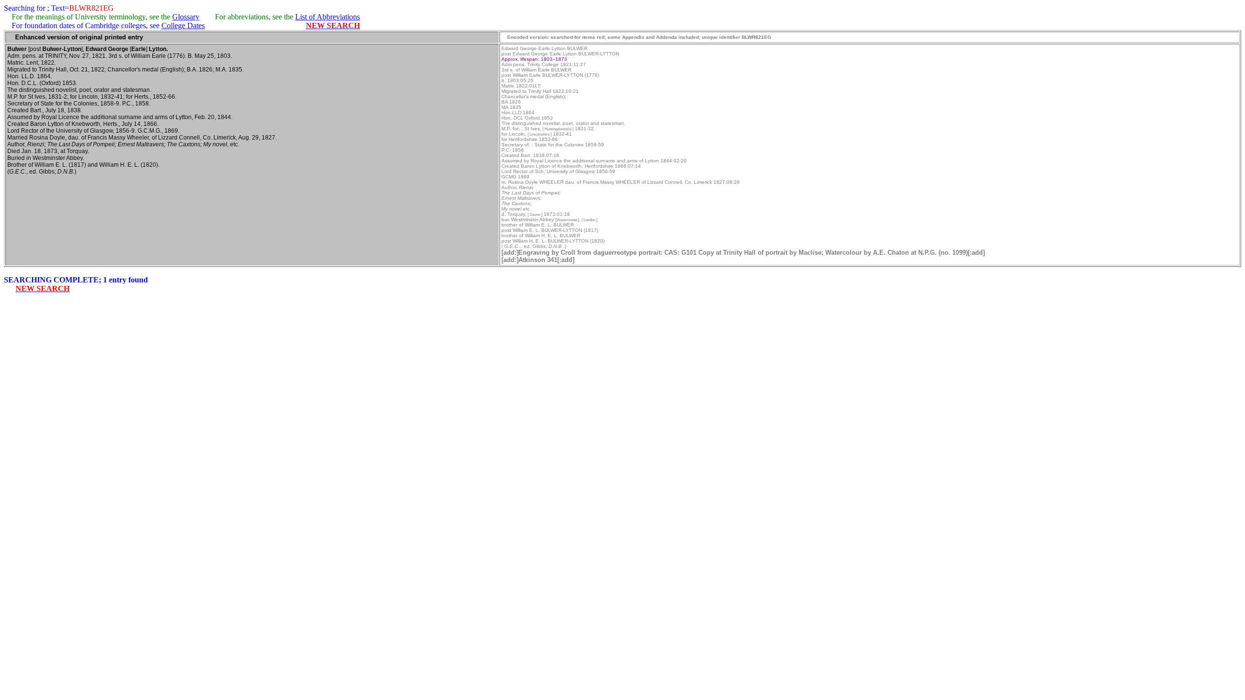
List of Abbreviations (327, 17)
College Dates (183, 25)
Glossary (185, 17)
